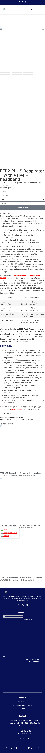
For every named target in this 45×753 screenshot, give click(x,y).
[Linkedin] (25, 2)
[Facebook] (22, 2)
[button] (32, 9)
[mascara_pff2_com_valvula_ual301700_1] (22, 50)
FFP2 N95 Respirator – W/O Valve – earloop (32, 661)
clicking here (16, 409)
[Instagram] (20, 2)
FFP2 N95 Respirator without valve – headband (31, 622)
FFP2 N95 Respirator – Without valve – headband (21, 473)
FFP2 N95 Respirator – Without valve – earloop (20, 525)
